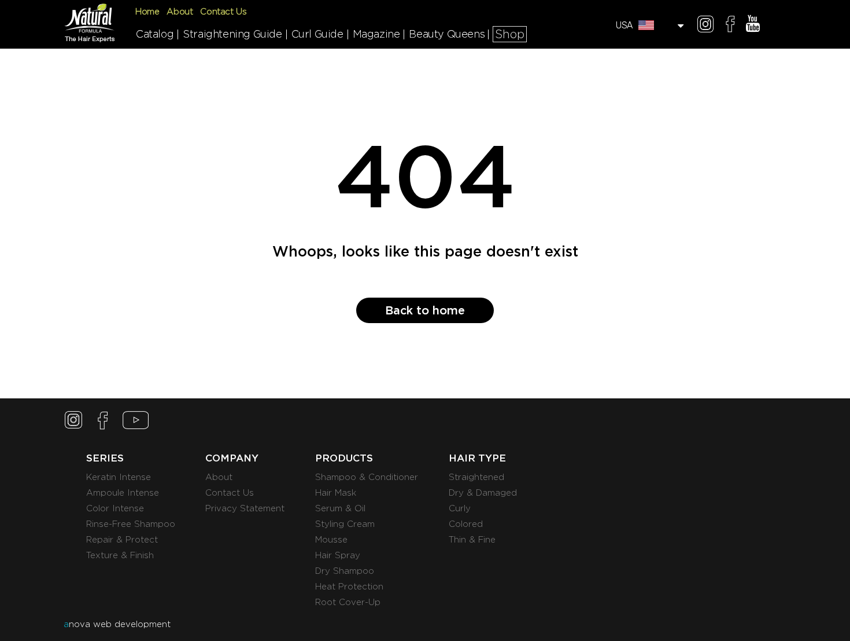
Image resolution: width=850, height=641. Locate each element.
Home (147, 11)
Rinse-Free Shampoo (130, 524)
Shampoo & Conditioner (366, 477)
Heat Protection (349, 586)
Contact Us (223, 11)
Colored (466, 524)
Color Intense (115, 508)
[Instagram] (705, 25)
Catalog (154, 34)
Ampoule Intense (122, 493)
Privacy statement (244, 508)
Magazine (376, 34)
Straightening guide (232, 34)
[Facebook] (730, 25)
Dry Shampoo (344, 571)
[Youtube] (753, 25)
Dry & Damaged (483, 493)
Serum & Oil (340, 508)
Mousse (331, 539)
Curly (460, 508)
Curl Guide (317, 34)
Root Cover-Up (347, 602)
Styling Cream (345, 524)
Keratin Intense (118, 477)
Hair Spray (337, 555)
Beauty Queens (447, 34)
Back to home (425, 310)
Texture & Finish (120, 555)
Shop (509, 34)
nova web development (117, 624)
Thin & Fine (472, 539)
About (180, 11)
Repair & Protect (122, 539)
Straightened (476, 477)
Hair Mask (335, 493)
